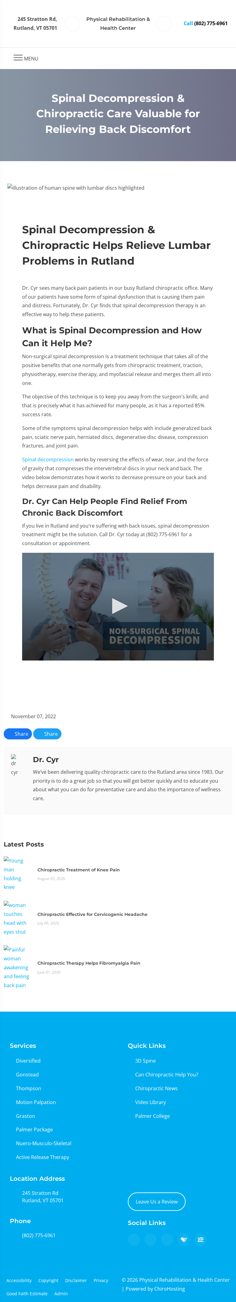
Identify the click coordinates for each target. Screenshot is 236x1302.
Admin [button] (61, 1293)
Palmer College (152, 1116)
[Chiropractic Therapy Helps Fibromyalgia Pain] (17, 967)
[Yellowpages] (200, 1240)
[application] (118, 607)
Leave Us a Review (157, 1201)
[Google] (134, 1240)
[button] (118, 606)
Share (21, 733)
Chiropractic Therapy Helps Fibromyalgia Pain (88, 963)
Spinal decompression (48, 459)
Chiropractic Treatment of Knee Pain (78, 870)
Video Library (150, 1102)
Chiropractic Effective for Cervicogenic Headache (92, 914)
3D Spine (145, 1060)
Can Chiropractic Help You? (166, 1074)
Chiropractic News (156, 1088)
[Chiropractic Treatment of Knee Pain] (17, 873)
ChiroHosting (169, 1288)
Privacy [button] (101, 1280)
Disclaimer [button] (76, 1280)
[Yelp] (167, 1240)
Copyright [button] (48, 1280)
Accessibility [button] (19, 1280)
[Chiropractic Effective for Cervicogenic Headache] (17, 918)
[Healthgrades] (184, 1240)
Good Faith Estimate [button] (27, 1293)
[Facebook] (150, 1240)
